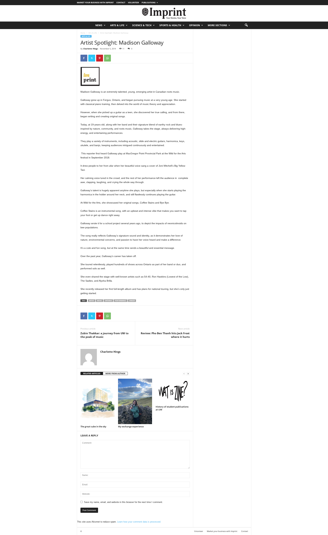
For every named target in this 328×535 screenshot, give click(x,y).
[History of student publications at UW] (173, 391)
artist (91, 301)
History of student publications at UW (172, 408)
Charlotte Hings (90, 48)
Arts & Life (117, 25)
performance (120, 301)
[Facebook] (83, 58)
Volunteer (133, 2)
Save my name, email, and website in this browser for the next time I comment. (123, 502)
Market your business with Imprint (95, 2)
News (98, 25)
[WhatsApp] (107, 58)
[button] (246, 25)
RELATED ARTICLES (91, 373)
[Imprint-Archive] (164, 13)
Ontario (108, 301)
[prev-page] (184, 373)
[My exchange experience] (135, 401)
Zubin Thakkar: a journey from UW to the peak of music (104, 334)
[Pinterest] (99, 58)
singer (132, 301)
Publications (148, 2)
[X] (91, 58)
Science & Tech (142, 25)
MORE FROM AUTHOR (115, 373)
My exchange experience (131, 426)
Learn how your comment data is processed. (139, 521)
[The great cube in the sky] (97, 401)
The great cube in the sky (93, 426)
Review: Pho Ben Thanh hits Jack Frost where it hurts (165, 334)
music (99, 301)
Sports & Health (170, 25)
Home (82, 33)
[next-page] (188, 373)
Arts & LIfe (92, 33)
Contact (120, 2)
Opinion (194, 25)
